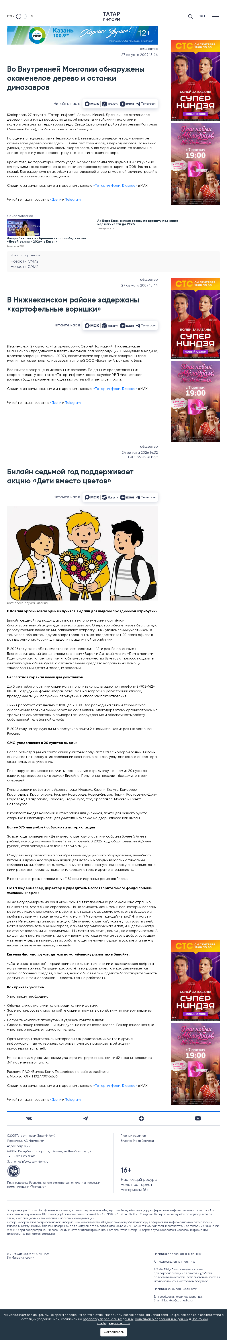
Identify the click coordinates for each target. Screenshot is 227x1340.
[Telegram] (85, 1118)
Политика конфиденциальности (175, 1289)
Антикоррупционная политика (175, 1261)
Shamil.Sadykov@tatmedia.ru (173, 1300)
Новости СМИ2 (25, 261)
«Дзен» (55, 200)
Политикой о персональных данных (161, 1319)
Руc (10, 16)
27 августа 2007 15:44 (139, 55)
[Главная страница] (111, 16)
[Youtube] (198, 1118)
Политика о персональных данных (178, 1254)
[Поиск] (190, 16)
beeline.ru (101, 1072)
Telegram (73, 200)
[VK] (29, 1118)
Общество (149, 49)
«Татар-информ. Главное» (115, 186)
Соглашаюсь (113, 1332)
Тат (32, 16)
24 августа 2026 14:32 (140, 453)
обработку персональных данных (108, 1319)
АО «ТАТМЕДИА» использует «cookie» (178, 1269)
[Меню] (216, 16)
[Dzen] (141, 1118)
